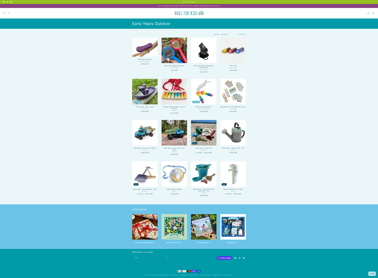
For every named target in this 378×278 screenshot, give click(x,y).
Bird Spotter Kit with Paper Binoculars (233, 107)
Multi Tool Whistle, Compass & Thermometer (204, 66)
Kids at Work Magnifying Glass (174, 65)
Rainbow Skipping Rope (204, 107)
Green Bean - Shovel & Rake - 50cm (145, 189)
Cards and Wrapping (144, 242)
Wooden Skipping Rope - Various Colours (174, 107)
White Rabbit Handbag (174, 189)
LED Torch (233, 65)
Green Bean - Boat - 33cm (145, 107)
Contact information (205, 275)
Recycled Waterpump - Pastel (233, 189)
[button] (4, 13)
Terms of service (193, 275)
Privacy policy (183, 275)
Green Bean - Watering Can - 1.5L (233, 148)
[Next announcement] (262, 2)
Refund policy (174, 275)
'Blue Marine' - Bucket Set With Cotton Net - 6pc (203, 190)
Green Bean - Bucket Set (203, 148)
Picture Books (202, 242)
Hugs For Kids (154, 275)
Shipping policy (216, 275)
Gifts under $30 (173, 242)
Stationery (232, 242)
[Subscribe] (167, 257)
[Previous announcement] (115, 2)
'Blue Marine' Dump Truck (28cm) (145, 148)
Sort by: (216, 34)
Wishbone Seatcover (145, 59)
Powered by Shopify (163, 275)
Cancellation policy (227, 275)
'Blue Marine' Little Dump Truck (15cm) (174, 149)
